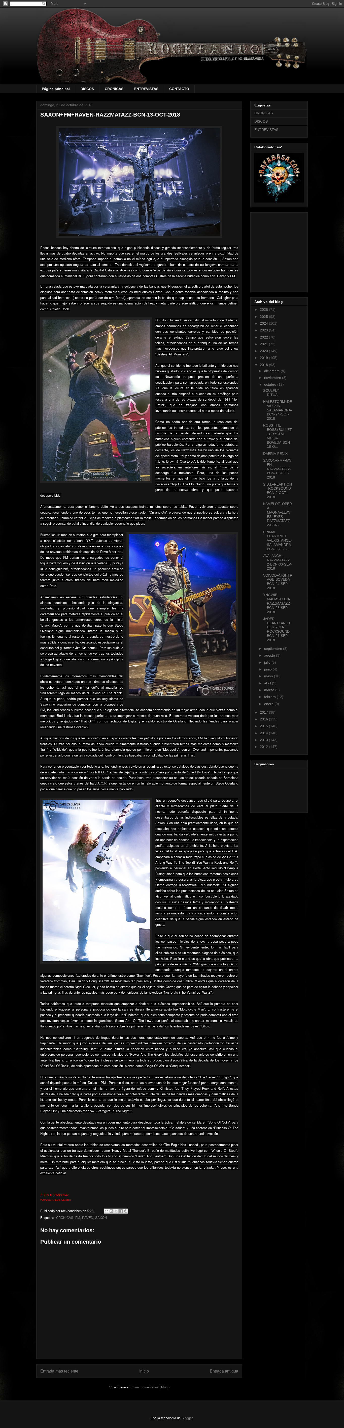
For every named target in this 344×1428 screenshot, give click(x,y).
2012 (264, 747)
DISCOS (87, 89)
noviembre (273, 378)
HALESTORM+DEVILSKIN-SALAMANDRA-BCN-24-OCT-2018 (277, 410)
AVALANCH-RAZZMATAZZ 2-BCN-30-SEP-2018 (277, 562)
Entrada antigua (224, 1371)
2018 (264, 365)
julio (267, 662)
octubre (270, 384)
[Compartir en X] (116, 1211)
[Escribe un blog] (111, 1211)
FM (77, 1218)
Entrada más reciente (59, 1371)
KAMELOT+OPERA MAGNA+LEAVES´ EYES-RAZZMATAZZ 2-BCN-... (277, 514)
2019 (264, 358)
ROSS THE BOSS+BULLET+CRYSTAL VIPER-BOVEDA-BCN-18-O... (277, 436)
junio (268, 669)
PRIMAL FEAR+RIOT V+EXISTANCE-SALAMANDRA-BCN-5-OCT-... (277, 540)
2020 (264, 351)
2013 (264, 740)
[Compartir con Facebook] (120, 1211)
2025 (264, 317)
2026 (264, 309)
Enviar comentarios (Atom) (149, 1387)
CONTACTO (179, 89)
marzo (269, 690)
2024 (264, 323)
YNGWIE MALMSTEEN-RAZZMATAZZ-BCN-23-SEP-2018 (277, 603)
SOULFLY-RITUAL (271, 392)
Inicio (144, 1371)
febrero (270, 697)
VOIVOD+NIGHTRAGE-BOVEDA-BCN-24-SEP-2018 (277, 581)
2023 (264, 330)
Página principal (56, 89)
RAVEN (87, 1218)
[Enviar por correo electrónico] (106, 1211)
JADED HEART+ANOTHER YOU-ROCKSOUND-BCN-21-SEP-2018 (277, 629)
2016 (264, 719)
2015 (264, 726)
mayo (269, 676)
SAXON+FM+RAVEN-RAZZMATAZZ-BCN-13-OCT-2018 (277, 468)
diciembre (272, 371)
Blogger (187, 1418)
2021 (264, 344)
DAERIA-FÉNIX (275, 454)
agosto (270, 655)
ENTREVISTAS (146, 89)
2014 (264, 733)
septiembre (273, 649)
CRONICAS (114, 89)
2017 (264, 712)
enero (269, 704)
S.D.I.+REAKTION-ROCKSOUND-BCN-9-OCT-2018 (277, 490)
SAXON (101, 1218)
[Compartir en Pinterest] (125, 1211)
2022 (264, 337)
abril (268, 683)
